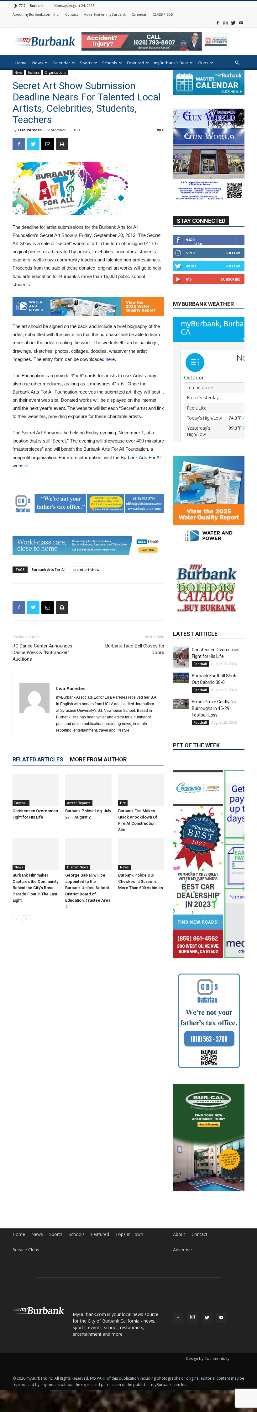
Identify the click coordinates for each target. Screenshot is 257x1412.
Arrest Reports (79, 803)
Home (21, 63)
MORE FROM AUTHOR (98, 759)
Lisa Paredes (30, 129)
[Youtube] (241, 23)
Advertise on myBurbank (105, 14)
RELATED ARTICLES (38, 759)
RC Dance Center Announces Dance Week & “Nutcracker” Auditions (42, 652)
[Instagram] (225, 23)
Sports (86, 63)
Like (198, 243)
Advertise (182, 1211)
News (37, 63)
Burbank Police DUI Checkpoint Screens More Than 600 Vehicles (140, 881)
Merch (44, 79)
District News (77, 867)
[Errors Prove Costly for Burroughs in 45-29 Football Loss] (181, 701)
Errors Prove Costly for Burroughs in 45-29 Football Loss (214, 706)
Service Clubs (26, 1211)
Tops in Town (129, 1196)
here (110, 359)
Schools (109, 63)
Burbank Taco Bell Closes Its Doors (134, 649)
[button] (236, 63)
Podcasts (24, 79)
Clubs (203, 63)
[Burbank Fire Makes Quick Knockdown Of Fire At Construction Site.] (141, 790)
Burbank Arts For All (49, 569)
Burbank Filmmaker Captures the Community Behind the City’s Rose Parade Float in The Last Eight (35, 888)
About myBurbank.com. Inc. (36, 14)
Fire (123, 803)
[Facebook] (217, 23)
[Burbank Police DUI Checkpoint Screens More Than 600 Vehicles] (141, 854)
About (179, 1196)
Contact (71, 14)
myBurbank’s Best (171, 63)
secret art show (85, 569)
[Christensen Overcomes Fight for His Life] (36, 790)
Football (21, 803)
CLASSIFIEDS (163, 14)
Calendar (139, 14)
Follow (232, 252)
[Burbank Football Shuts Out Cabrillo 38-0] (181, 675)
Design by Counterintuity (207, 1320)
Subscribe (230, 279)
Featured (135, 63)
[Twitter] (233, 23)
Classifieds (66, 79)
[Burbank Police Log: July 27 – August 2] (88, 790)
